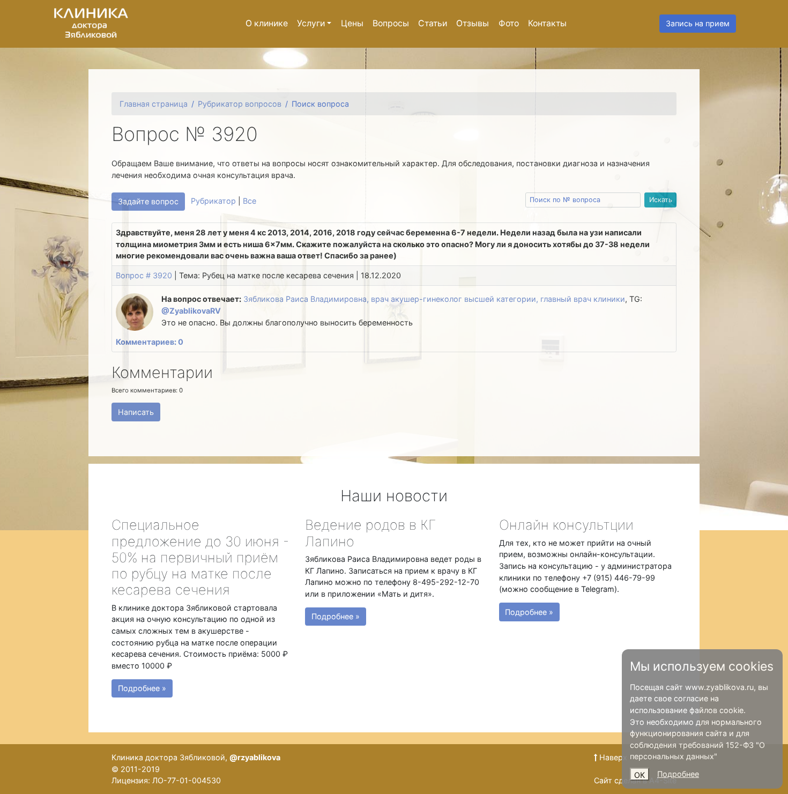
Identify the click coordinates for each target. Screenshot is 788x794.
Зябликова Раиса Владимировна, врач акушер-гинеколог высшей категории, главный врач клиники (434, 298)
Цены (352, 23)
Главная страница (154, 103)
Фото (509, 23)
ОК (639, 775)
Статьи (432, 23)
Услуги (311, 23)
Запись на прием (698, 23)
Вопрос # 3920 (144, 275)
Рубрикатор (213, 200)
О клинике (267, 23)
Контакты (547, 23)
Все (249, 200)
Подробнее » (142, 688)
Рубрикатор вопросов (239, 103)
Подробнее (678, 773)
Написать (136, 412)
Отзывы (472, 23)
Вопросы (391, 23)
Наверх (612, 757)
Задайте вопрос (148, 201)
